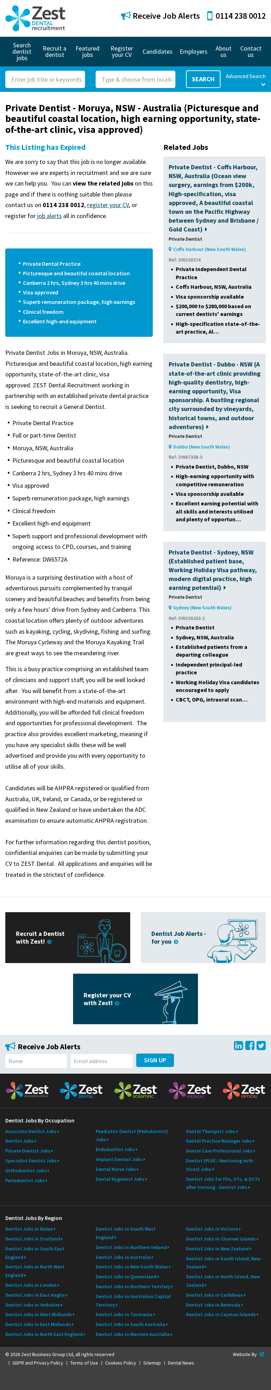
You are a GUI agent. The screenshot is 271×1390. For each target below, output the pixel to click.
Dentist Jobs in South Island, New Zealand (223, 1262)
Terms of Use (84, 1363)
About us (223, 51)
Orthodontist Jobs (26, 1170)
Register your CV (121, 51)
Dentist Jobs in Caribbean (214, 1295)
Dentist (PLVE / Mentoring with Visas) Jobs (219, 1164)
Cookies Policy (120, 1363)
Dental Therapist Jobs (210, 1131)
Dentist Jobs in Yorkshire (32, 1305)
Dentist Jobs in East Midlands (38, 1324)
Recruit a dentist (54, 51)
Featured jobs (88, 51)
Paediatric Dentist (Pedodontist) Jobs (132, 1135)
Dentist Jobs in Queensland (126, 1276)
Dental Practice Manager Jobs (219, 1141)
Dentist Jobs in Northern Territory (133, 1286)
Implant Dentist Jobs (119, 1159)
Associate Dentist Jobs (30, 1131)
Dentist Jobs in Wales (29, 1229)
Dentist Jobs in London (30, 1285)
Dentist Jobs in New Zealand (217, 1248)
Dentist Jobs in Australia (123, 1257)
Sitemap (152, 1363)
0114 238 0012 (241, 15)
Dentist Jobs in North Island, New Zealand (223, 1280)
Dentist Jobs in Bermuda (213, 1305)
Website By (249, 1354)
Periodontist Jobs (25, 1180)
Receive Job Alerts (165, 15)
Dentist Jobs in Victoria (212, 1229)
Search (203, 79)
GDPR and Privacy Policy (37, 1363)
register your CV (108, 205)
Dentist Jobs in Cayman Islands (221, 1314)
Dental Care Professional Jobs (219, 1151)
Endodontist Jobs (115, 1149)
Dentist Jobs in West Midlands (38, 1314)
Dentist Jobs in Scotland (32, 1239)
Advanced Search (246, 76)
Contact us (250, 51)
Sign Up (155, 1060)
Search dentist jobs (21, 51)
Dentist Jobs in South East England (34, 1252)
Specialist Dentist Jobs (31, 1160)
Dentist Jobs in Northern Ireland (131, 1247)
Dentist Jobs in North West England (35, 1270)
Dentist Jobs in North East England (44, 1334)
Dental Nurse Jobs (116, 1169)
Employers (193, 51)
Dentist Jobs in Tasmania (124, 1314)
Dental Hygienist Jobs (120, 1179)
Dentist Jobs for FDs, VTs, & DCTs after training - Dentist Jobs (223, 1183)
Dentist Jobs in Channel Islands (221, 1239)
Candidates (158, 51)
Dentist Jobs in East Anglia (35, 1295)
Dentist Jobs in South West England (126, 1233)
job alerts (49, 216)
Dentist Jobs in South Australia (130, 1324)
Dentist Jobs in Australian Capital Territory (133, 1300)
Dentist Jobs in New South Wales (132, 1266)
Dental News (181, 1363)
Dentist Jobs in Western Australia (133, 1334)
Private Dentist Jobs (27, 1151)
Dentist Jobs (19, 1141)
